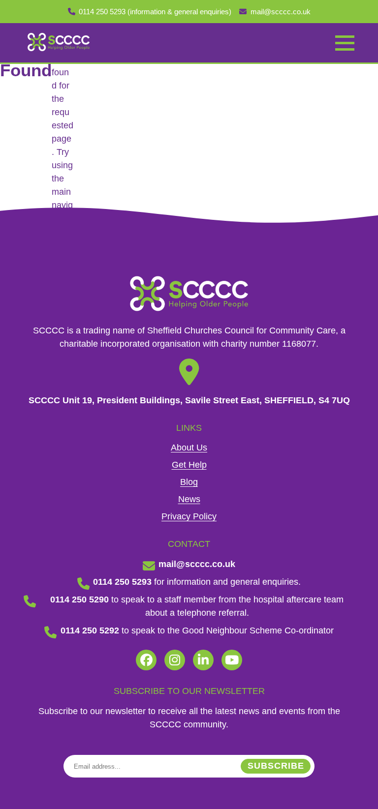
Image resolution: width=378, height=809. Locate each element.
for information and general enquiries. (197, 582)
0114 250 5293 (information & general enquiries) (155, 11)
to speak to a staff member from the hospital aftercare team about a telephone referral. (197, 606)
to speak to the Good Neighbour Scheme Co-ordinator (197, 630)
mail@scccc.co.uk (281, 11)
